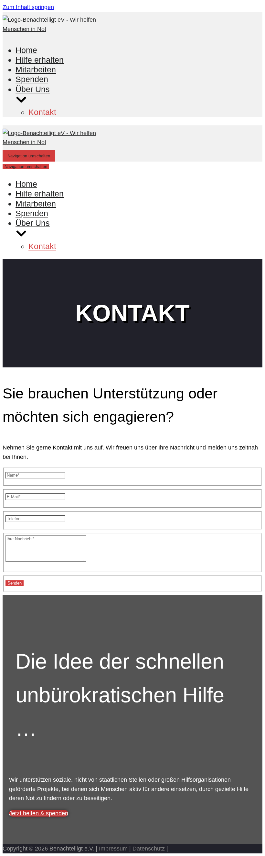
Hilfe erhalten (40, 59)
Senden (14, 583)
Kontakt (42, 112)
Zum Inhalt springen (28, 7)
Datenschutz (148, 848)
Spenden (32, 79)
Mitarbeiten (36, 69)
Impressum (113, 848)
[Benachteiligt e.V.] (59, 29)
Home (26, 50)
